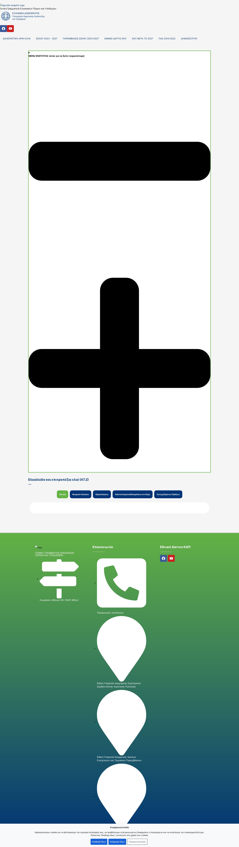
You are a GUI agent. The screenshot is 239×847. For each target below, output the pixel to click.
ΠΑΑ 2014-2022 (167, 38)
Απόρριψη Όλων (117, 842)
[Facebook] (3, 28)
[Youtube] (10, 28)
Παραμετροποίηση (137, 842)
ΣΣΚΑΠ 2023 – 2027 (46, 38)
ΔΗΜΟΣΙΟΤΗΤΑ (189, 38)
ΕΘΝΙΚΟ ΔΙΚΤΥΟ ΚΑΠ (115, 38)
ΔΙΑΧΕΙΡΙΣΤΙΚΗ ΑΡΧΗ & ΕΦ (16, 38)
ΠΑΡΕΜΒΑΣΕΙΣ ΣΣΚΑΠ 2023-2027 (81, 38)
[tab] (62, 494)
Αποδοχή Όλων (99, 842)
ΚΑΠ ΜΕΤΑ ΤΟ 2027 (142, 38)
